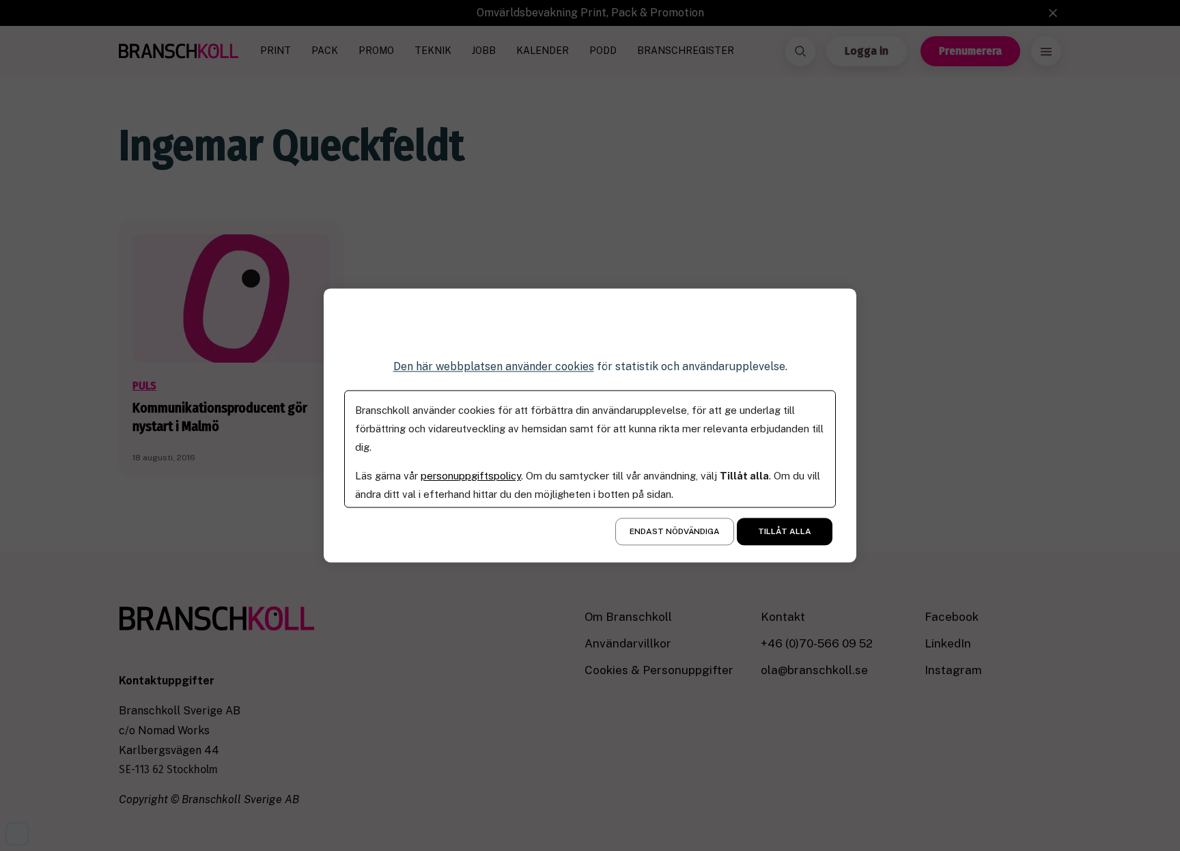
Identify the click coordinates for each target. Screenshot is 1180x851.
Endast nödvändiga (675, 532)
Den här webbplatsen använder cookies (493, 366)
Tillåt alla (784, 532)
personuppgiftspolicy (471, 476)
